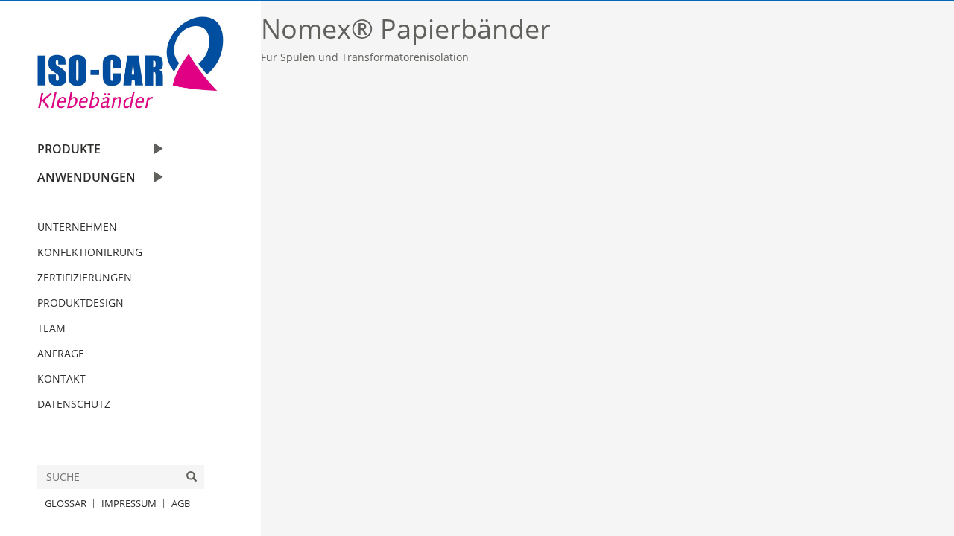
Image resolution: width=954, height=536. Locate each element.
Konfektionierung (89, 252)
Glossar (65, 503)
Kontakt (61, 378)
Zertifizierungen (84, 277)
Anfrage (60, 353)
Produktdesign (80, 303)
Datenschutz (73, 404)
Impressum (129, 503)
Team (51, 328)
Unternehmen (77, 227)
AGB (180, 503)
